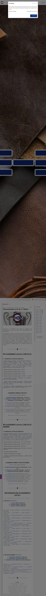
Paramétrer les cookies (32, 11)
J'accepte (33, 15)
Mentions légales (12, 11)
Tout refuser (34, 3)
